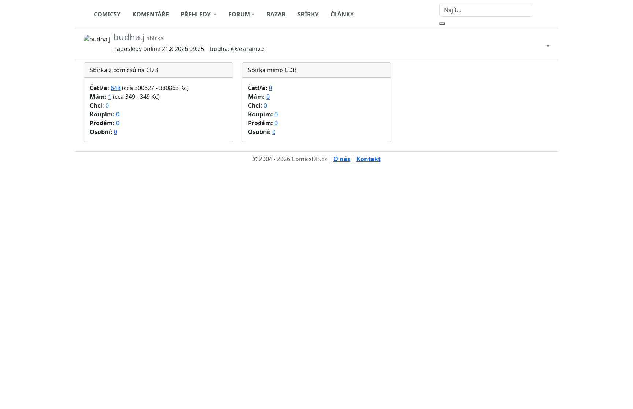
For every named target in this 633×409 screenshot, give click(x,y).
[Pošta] (540, 44)
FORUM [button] (239, 14)
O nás (341, 159)
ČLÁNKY (342, 14)
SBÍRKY (308, 14)
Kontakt (368, 159)
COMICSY (107, 14)
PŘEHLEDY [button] (196, 14)
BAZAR (276, 14)
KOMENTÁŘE (150, 14)
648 (116, 88)
